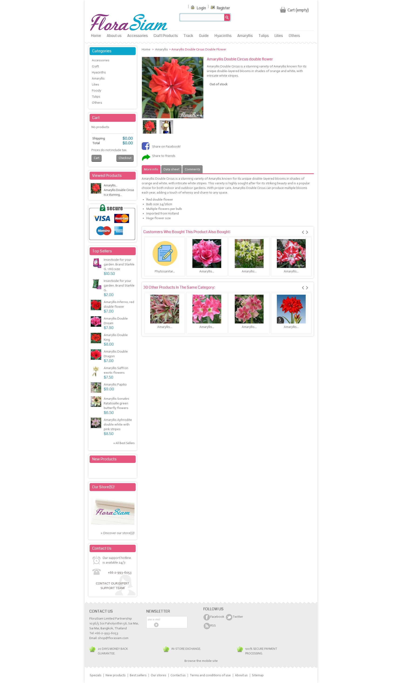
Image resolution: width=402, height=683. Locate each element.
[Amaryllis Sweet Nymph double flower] (249, 309)
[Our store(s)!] (112, 524)
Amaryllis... (206, 271)
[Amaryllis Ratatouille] (96, 402)
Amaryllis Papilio (115, 384)
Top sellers (102, 251)
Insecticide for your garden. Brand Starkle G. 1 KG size (119, 264)
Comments (192, 169)
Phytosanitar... (165, 271)
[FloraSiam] (129, 22)
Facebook (217, 617)
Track (188, 35)
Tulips (263, 35)
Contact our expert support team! (112, 585)
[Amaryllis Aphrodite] (96, 423)
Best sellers (138, 675)
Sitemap (258, 675)
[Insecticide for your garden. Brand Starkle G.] (96, 263)
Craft (95, 66)
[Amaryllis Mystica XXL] (164, 309)
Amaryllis (245, 35)
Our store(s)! (103, 487)
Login (201, 8)
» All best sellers (123, 443)
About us (114, 35)
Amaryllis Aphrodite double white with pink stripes (118, 424)
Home (96, 35)
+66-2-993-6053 (119, 572)
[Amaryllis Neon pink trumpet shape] (207, 309)
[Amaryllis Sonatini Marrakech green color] (249, 253)
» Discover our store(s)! (117, 533)
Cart (96, 118)
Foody (96, 90)
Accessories (137, 35)
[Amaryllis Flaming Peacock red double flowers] (291, 253)
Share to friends (163, 156)
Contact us (178, 675)
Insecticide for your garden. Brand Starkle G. (119, 285)
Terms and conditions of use (210, 675)
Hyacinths (222, 35)
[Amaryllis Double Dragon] (96, 355)
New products (104, 459)
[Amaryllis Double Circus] (150, 133)
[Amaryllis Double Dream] (207, 253)
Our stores (158, 675)
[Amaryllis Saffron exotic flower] (96, 372)
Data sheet (171, 169)
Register (223, 8)
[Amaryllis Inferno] (96, 306)
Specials (95, 675)
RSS (213, 625)
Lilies (279, 35)
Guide (204, 35)
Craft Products (166, 35)
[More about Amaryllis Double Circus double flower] (96, 189)
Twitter (238, 617)
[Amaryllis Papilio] (96, 388)
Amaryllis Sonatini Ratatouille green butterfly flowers (116, 403)
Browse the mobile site (201, 661)
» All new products (122, 470)
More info (151, 169)
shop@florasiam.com (113, 638)
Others (294, 35)
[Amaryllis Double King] (96, 339)
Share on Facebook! (166, 146)
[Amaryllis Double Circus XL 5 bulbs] (291, 309)
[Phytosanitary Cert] (164, 253)
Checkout (125, 158)
